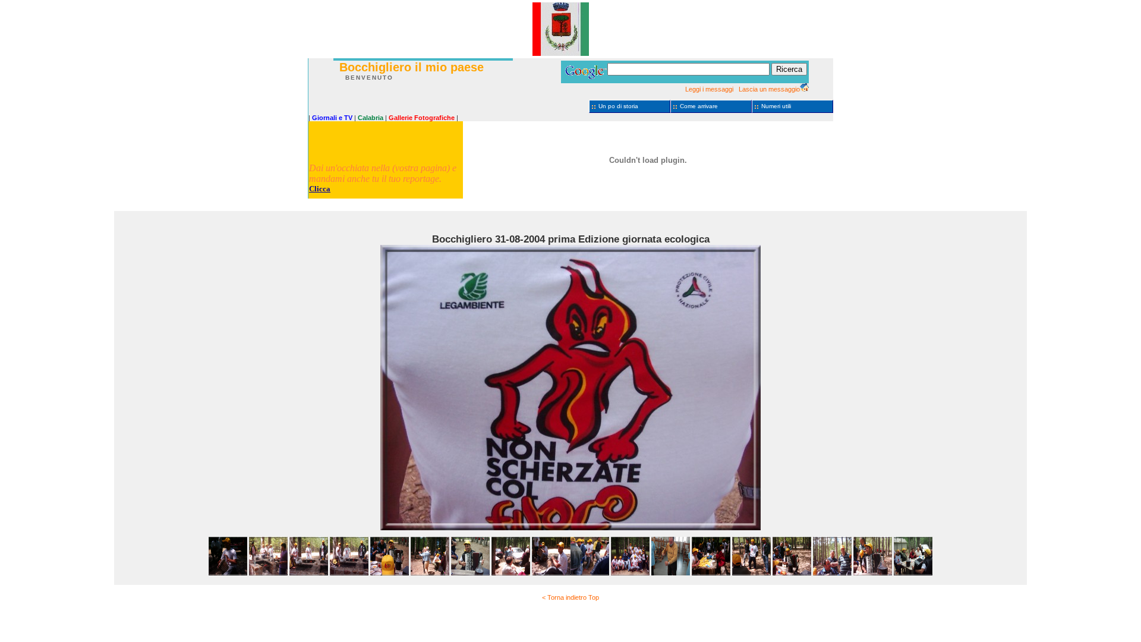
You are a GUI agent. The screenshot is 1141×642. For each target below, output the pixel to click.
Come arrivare (699, 106)
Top (593, 597)
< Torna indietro (564, 597)
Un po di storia (618, 106)
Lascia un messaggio (769, 89)
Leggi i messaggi (709, 89)
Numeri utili (776, 106)
